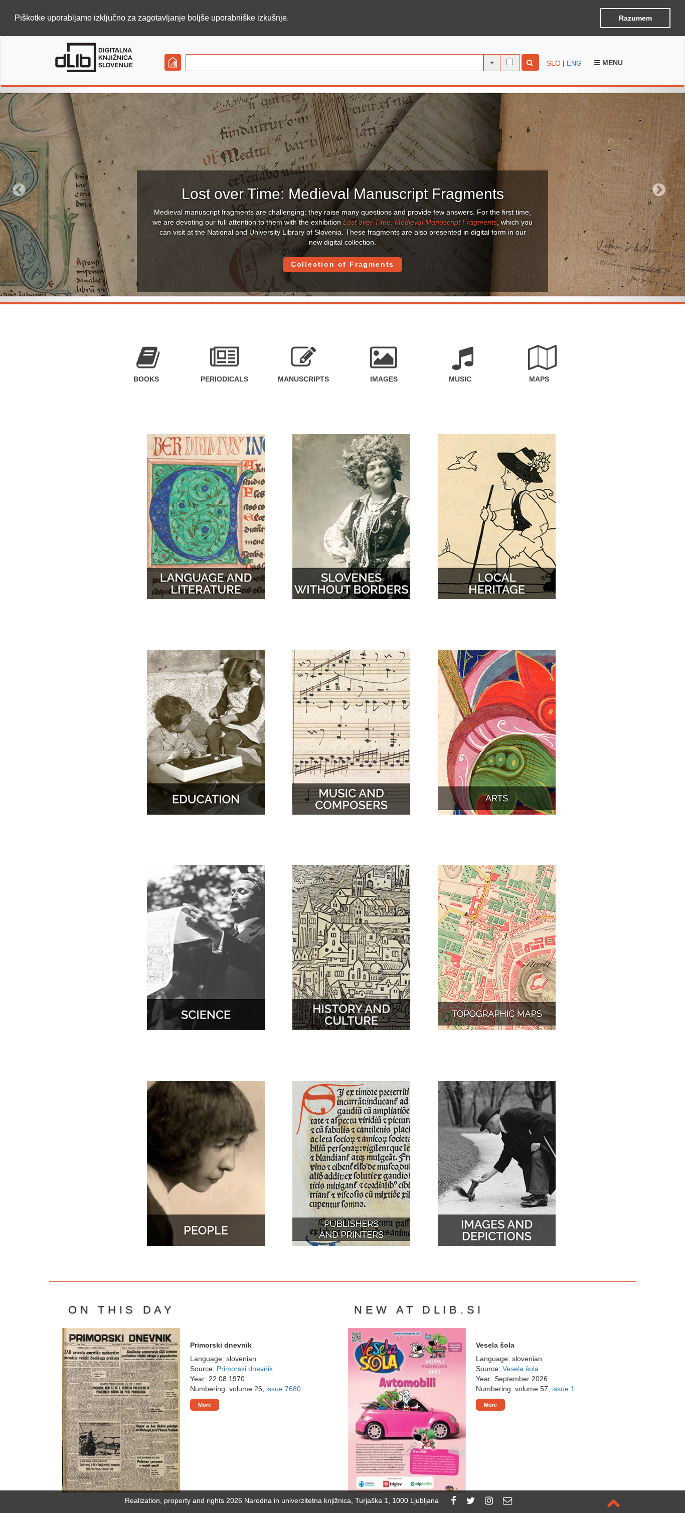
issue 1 (563, 1389)
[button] (292, 18)
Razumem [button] (635, 18)
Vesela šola (520, 1369)
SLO (554, 63)
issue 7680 (283, 1389)
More (204, 1405)
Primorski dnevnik (245, 1369)
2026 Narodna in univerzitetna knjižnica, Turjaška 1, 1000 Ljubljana (332, 1500)
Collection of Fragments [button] (342, 264)
